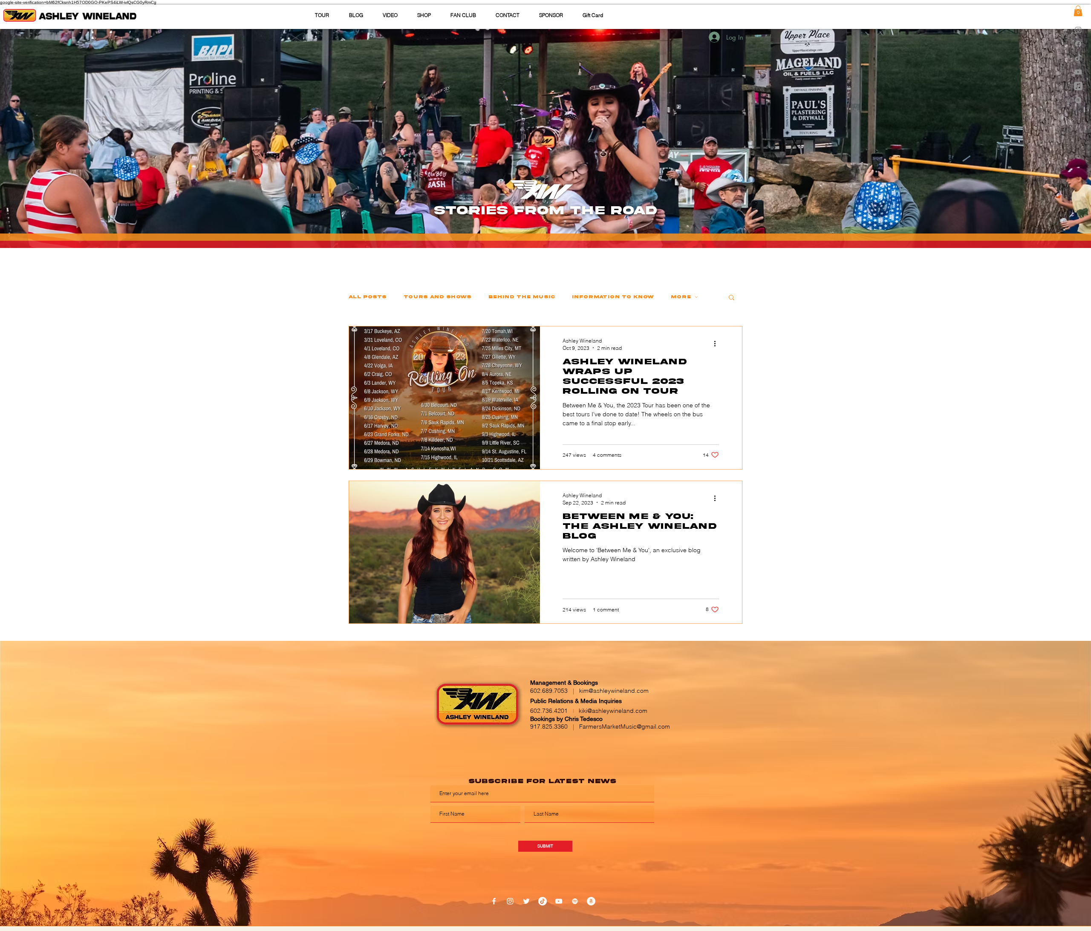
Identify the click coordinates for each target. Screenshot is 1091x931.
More (681, 297)
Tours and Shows (437, 297)
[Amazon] (591, 901)
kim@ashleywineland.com (614, 691)
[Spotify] (1078, 100)
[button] (507, 15)
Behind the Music (521, 297)
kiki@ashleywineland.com (613, 711)
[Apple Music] (1078, 86)
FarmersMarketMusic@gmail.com (624, 726)
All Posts (368, 297)
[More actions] (718, 344)
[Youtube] (1078, 72)
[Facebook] (1078, 44)
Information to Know (613, 297)
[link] (1078, 11)
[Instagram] (1078, 30)
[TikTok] (1078, 58)
